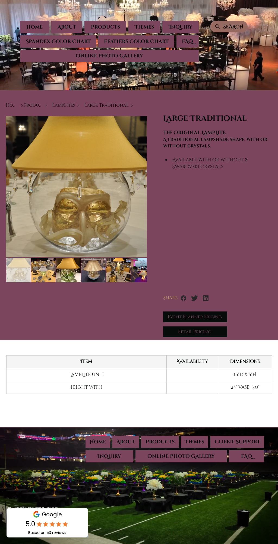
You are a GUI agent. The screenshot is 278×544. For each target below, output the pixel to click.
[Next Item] (139, 186)
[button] (105, 27)
